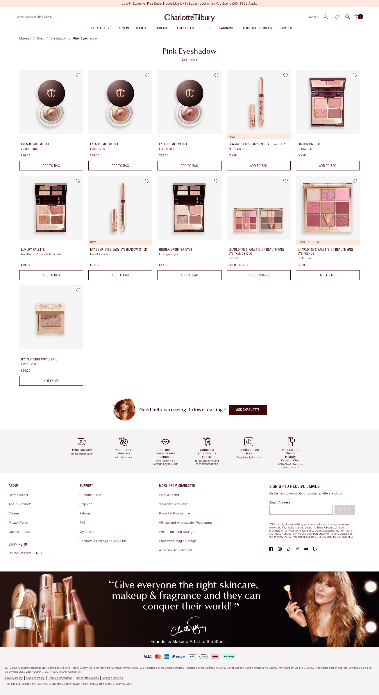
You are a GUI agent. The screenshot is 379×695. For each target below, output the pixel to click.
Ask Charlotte (248, 410)
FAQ (82, 522)
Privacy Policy (18, 522)
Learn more (189, 59)
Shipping (85, 504)
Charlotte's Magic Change (178, 541)
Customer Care (90, 495)
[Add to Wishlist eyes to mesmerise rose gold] (147, 75)
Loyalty (313, 16)
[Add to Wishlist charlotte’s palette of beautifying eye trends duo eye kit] (285, 180)
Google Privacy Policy (75, 683)
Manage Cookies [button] (112, 678)
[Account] (325, 16)
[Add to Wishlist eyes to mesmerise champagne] (78, 75)
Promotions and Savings (176, 532)
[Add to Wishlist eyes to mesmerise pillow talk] (216, 75)
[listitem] (98, 29)
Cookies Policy (19, 532)
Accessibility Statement (175, 550)
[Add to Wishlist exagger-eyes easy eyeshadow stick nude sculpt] (285, 75)
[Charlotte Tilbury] (189, 16)
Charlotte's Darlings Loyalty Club (103, 541)
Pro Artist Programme (174, 513)
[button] (347, 16)
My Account (88, 532)
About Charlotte (20, 504)
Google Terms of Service (110, 683)
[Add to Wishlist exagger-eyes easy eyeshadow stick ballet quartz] (147, 180)
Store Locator (18, 495)
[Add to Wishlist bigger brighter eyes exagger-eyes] (216, 180)
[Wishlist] (336, 16)
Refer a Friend (169, 495)
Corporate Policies (87, 678)
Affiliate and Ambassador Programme (186, 522)
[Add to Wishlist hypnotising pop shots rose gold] (78, 290)
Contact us (74, 671)
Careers (14, 513)
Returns (85, 513)
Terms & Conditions (60, 678)
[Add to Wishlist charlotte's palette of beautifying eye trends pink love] (354, 180)
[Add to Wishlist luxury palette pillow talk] (354, 75)
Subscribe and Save (173, 504)
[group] (85, 451)
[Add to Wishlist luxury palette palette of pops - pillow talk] (78, 180)
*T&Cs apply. (277, 524)
